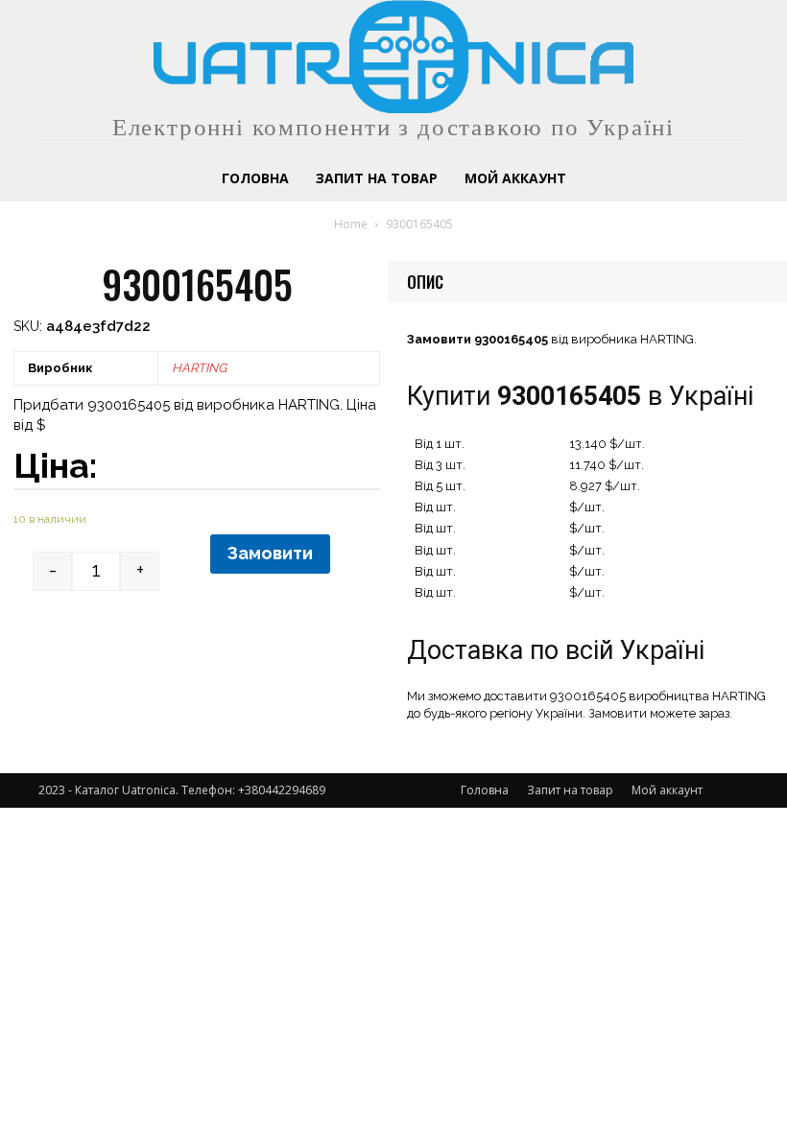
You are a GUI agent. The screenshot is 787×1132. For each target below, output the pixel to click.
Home (351, 224)
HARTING (199, 368)
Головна (485, 790)
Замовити (270, 553)
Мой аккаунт (667, 790)
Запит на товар (570, 790)
